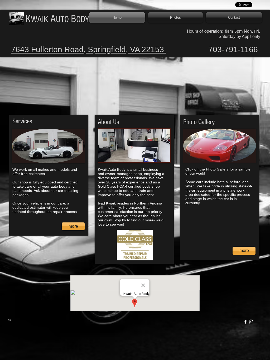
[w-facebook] (245, 321)
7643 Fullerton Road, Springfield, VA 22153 (88, 49)
